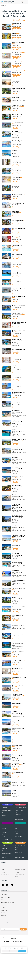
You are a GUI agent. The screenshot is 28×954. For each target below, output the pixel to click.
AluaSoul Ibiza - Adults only (19, 677)
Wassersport (5, 848)
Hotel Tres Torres (16, 263)
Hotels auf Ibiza (4, 894)
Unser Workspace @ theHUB (19, 875)
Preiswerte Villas (5, 825)
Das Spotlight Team (5, 867)
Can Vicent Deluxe (16, 485)
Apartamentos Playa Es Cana (18, 686)
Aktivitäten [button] (7, 842)
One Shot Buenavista (17, 169)
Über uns (3, 869)
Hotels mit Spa (18, 816)
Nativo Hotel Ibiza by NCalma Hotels (17, 80)
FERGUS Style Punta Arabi (18, 588)
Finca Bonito (15, 642)
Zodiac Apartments (17, 703)
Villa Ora (14, 623)
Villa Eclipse (15, 467)
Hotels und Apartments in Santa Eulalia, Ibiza (13, 7)
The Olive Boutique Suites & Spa (18, 384)
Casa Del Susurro (16, 339)
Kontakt (17, 872)
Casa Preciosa (15, 97)
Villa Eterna (15, 131)
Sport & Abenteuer (6, 850)
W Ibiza (14, 33)
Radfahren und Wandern (5, 856)
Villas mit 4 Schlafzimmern (5, 833)
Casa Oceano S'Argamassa (18, 494)
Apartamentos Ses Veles (18, 358)
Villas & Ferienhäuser (5, 897)
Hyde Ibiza (14, 61)
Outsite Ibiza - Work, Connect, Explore (17, 695)
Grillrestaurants (18, 831)
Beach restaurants (19, 836)
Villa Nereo (15, 780)
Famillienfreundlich (6, 845)
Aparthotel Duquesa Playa (18, 228)
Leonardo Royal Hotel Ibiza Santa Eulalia (18, 764)
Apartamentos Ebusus (17, 220)
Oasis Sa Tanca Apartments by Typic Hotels (19, 323)
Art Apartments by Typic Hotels (18, 729)
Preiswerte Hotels (19, 819)
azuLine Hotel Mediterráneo (15, 212)
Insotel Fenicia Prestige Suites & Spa (18, 106)
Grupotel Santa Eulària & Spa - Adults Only (18, 314)
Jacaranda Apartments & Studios (18, 720)
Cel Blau (14, 790)
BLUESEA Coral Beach (17, 772)
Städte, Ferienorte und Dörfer (20, 846)
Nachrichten (4, 915)
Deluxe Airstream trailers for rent (18, 581)
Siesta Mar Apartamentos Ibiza (18, 89)
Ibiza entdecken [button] (20, 842)
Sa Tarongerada (16, 410)
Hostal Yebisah (16, 177)
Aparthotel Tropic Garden (18, 296)
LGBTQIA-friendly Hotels (20, 807)
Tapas (16, 833)
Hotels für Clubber (19, 810)
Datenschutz (18, 867)
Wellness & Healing (6, 853)
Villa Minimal (15, 553)
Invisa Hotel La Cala (17, 245)
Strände (17, 849)
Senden (23, 929)
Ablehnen (14, 951)
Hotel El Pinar (15, 376)
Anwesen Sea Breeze (17, 420)
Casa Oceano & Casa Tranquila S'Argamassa (18, 516)
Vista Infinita (15, 570)
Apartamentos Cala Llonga (18, 349)
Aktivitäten (3, 912)
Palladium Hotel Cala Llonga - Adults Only (17, 366)
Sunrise (14, 429)
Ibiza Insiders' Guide (6, 818)
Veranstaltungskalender (20, 855)
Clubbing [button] (7, 804)
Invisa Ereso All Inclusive (18, 651)
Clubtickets (4, 812)
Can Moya (14, 711)
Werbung (3, 872)
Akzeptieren (22, 951)
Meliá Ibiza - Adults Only (18, 42)
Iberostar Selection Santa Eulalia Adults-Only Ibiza (18, 536)
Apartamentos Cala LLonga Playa (19, 331)
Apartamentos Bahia (17, 194)
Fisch (16, 828)
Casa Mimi (14, 150)
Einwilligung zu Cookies (20, 869)
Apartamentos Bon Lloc (18, 203)
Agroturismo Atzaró (17, 745)
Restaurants (4, 910)
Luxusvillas (4, 836)
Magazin (4, 815)
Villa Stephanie (16, 525)
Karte (22, 20)
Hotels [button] (20, 804)
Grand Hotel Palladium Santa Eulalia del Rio (17, 141)
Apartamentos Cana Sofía (18, 305)
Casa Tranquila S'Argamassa (16, 505)
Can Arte (14, 597)
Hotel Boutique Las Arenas (18, 737)
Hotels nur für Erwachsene (18, 813)
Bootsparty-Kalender (6, 810)
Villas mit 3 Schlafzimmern (5, 829)
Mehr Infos (15, 30)
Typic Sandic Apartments (18, 668)
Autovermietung (18, 852)
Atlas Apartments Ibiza (17, 114)
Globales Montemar (17, 280)
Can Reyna (14, 754)
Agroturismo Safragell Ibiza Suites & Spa (19, 607)
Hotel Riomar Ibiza (16, 23)
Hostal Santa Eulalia (17, 254)
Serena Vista (15, 457)
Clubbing (3, 907)
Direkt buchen (16, 28)
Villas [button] (7, 822)
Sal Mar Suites (15, 186)
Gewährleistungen (5, 874)
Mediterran (17, 825)
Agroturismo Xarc (16, 545)
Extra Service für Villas (7, 839)
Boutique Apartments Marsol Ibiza (17, 160)
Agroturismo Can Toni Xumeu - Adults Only (17, 401)
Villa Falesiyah (16, 447)
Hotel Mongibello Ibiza (17, 122)
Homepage (3, 5)
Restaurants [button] (20, 822)
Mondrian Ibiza (16, 52)
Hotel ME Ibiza (15, 70)
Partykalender (5, 807)
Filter (17, 20)
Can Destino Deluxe (17, 562)
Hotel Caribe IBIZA (16, 660)
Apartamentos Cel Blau (18, 634)
